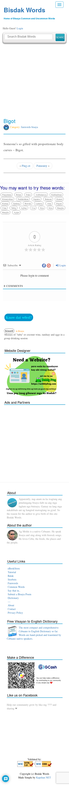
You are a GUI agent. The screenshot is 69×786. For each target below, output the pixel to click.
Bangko (60, 207)
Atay (49, 203)
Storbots (12, 579)
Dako (28, 194)
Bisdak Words (24, 9)
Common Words (16, 587)
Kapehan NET (43, 777)
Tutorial (12, 572)
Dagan (59, 203)
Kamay (5, 203)
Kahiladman (56, 194)
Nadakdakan (23, 199)
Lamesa (39, 203)
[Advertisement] (34, 80)
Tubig (13, 207)
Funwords (13, 583)
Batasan (48, 199)
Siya (42, 207)
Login (20, 28)
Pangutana (6, 194)
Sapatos (36, 199)
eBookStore (14, 568)
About (11, 605)
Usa (33, 207)
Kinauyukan (7, 199)
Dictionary (13, 598)
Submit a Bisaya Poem (19, 594)
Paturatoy (41, 166)
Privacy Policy (15, 612)
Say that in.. (14, 590)
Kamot (59, 199)
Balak (11, 576)
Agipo (16, 212)
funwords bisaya (29, 127)
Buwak (28, 203)
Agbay (24, 207)
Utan (4, 207)
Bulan (18, 194)
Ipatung (16, 203)
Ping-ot (26, 166)
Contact (12, 609)
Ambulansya (41, 194)
